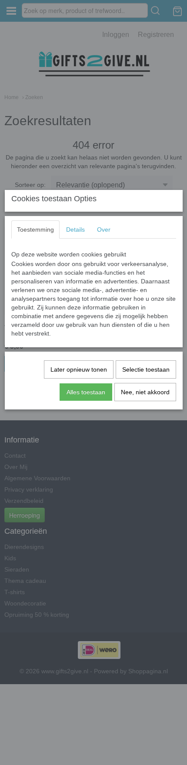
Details (75, 229)
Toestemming (35, 229)
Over (103, 229)
